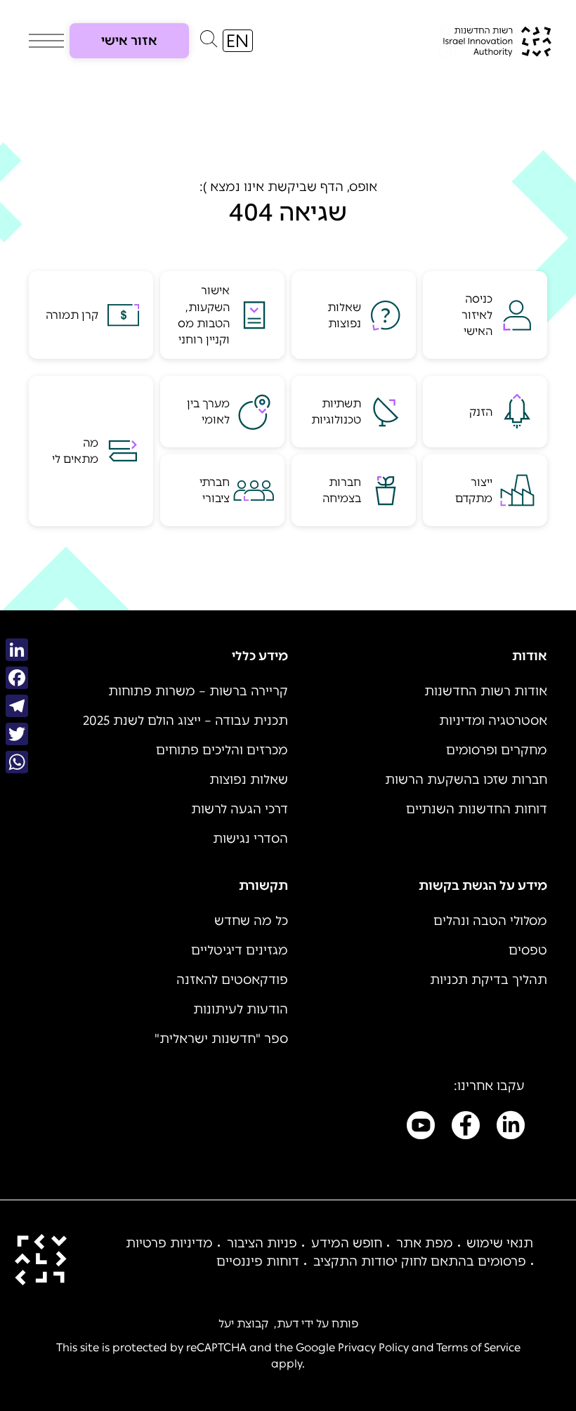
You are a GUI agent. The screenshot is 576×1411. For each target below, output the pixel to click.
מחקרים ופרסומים (496, 750)
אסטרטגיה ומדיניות (493, 720)
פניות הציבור (262, 1243)
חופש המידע (346, 1243)
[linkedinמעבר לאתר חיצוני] (511, 1128)
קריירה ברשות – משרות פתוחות (198, 691)
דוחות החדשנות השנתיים (476, 809)
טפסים (528, 950)
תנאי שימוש (499, 1243)
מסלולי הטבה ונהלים (490, 920)
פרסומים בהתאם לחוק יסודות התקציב (419, 1261)
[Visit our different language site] (238, 40)
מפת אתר (424, 1243)
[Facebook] (17, 678)
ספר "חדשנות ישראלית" (221, 1038)
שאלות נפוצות (248, 779)
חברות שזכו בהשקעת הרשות (466, 779)
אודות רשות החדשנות (485, 691)
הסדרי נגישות (250, 838)
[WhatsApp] (17, 762)
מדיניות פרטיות (169, 1243)
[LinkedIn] (17, 650)
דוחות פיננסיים (257, 1261)
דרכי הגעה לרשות (239, 809)
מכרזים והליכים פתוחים (222, 750)
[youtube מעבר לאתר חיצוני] (421, 1128)
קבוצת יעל (243, 1323)
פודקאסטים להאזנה (232, 979)
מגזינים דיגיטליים (239, 950)
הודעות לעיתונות (240, 1009)
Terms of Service (478, 1347)
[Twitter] (17, 734)
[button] (208, 42)
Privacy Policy (373, 1347)
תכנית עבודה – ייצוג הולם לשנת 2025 (185, 720)
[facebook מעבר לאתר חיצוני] (466, 1128)
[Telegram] (17, 706)
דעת (288, 1323)
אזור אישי (129, 40)
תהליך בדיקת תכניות (488, 979)
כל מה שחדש (251, 920)
